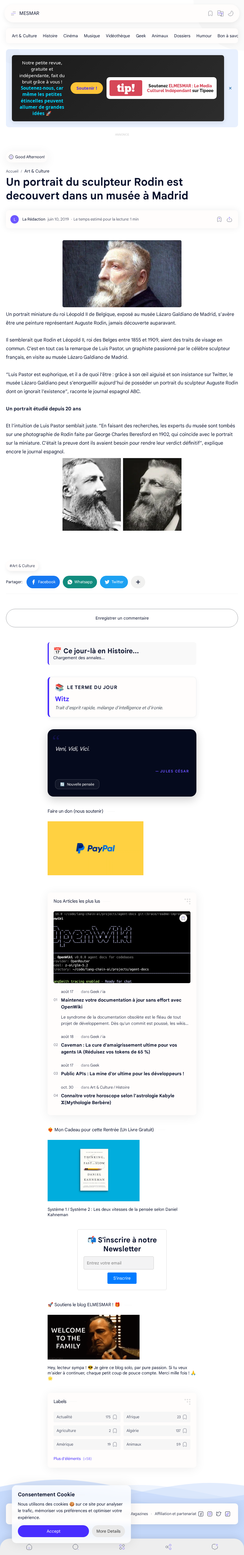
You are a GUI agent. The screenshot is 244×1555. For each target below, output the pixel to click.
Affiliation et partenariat (175, 1513)
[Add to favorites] (219, 219)
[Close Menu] (230, 88)
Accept (53, 1531)
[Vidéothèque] (118, 36)
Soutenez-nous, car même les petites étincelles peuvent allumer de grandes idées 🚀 (42, 100)
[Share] (168, 1547)
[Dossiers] (182, 36)
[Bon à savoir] (229, 36)
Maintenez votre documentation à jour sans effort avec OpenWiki (121, 1003)
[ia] (103, 991)
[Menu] (122, 1547)
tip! (126, 88)
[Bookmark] (210, 13)
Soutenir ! (86, 88)
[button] (220, 13)
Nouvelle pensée (77, 784)
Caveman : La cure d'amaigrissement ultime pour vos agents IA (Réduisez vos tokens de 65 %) (119, 1048)
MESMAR (29, 13)
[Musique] (92, 36)
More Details (108, 1531)
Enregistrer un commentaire (122, 618)
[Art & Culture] (24, 36)
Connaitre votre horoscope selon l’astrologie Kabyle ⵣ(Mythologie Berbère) (117, 1099)
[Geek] (141, 36)
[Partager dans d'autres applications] (138, 582)
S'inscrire (122, 1278)
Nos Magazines (135, 1513)
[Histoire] (50, 36)
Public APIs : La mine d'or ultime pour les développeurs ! (122, 1073)
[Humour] (204, 36)
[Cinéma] (70, 36)
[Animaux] (160, 36)
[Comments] (214, 1547)
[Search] (75, 1547)
